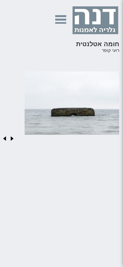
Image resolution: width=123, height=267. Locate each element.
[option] (61, 104)
